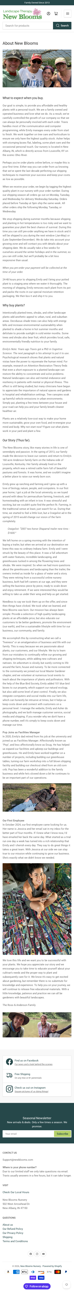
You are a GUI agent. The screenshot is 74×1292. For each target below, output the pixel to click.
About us (8, 1224)
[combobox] (37, 25)
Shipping (7, 1237)
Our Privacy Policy (13, 1233)
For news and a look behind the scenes (33, 1064)
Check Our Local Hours (16, 1192)
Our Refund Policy (13, 1228)
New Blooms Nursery (30, 1266)
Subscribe (62, 1133)
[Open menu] (67, 13)
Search (65, 25)
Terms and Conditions (15, 1241)
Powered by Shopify (52, 1266)
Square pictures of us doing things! (31, 1091)
